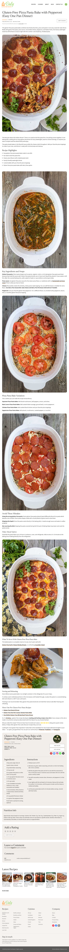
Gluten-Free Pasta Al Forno (11, 710)
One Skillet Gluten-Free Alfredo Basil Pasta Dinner (18, 715)
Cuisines (40, 4)
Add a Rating (57, 749)
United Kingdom (31, 919)
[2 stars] (8, 831)
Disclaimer (54, 922)
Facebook (48, 730)
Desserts (4, 918)
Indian (29, 926)
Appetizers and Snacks (5, 913)
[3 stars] (10, 831)
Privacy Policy (55, 919)
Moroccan (40, 919)
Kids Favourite (5, 928)
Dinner (3, 921)
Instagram (57, 730)
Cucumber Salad (40, 645)
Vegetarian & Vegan (16, 927)
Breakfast (4, 916)
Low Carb (4, 930)
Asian (39, 915)
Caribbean (30, 915)
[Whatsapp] (60, 753)
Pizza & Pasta (16, 917)
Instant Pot (4, 925)
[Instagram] (57, 753)
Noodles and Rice (17, 915)
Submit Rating (9, 835)
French (29, 922)
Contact (54, 917)
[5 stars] (15, 831)
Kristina (8, 718)
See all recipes (5, 890)
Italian (39, 913)
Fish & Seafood (5, 923)
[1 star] (5, 831)
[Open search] (66, 4)
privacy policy (21, 23)
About (47, 4)
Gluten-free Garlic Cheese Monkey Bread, (14, 645)
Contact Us (59, 4)
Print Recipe (57, 745)
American (40, 924)
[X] (63, 753)
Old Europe (30, 917)
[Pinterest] (51, 753)
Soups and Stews (17, 924)
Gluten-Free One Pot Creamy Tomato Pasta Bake (18, 713)
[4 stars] (13, 831)
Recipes (33, 4)
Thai (39, 922)
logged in (13, 848)
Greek (29, 924)
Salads (14, 919)
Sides (14, 922)
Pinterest (42, 730)
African (29, 913)
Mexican (40, 917)
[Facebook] (54, 753)
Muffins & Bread (17, 913)
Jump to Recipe (62, 20)
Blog (52, 4)
